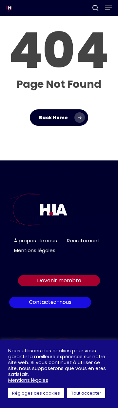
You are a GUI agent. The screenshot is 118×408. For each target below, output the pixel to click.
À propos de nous (35, 240)
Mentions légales (34, 250)
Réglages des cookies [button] (36, 393)
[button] (108, 8)
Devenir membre (59, 280)
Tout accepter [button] (86, 393)
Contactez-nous (50, 302)
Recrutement (83, 240)
